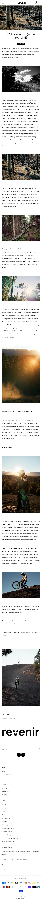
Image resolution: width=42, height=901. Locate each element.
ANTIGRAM (5, 791)
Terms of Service (7, 832)
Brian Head (23, 200)
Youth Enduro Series (8, 191)
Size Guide (5, 821)
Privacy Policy (6, 835)
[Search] (39, 3)
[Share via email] (39, 748)
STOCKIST (5, 788)
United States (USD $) (20, 878)
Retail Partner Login (8, 842)
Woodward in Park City (27, 191)
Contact (4, 811)
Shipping (5, 825)
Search (4, 805)
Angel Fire (25, 197)
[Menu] (3, 3)
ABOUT (4, 778)
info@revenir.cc (7, 869)
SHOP (4, 771)
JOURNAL (5, 785)
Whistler (4, 207)
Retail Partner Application (10, 838)
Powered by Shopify (21, 896)
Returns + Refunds (8, 828)
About (4, 808)
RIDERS (4, 781)
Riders (4, 815)
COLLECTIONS (6, 775)
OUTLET (4, 795)
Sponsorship (6, 818)
